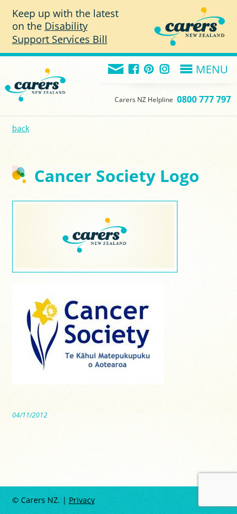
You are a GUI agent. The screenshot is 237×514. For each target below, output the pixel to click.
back (20, 128)
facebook (134, 70)
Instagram (165, 70)
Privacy (82, 500)
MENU (212, 69)
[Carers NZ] (35, 71)
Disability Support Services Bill (59, 32)
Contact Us (116, 70)
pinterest (149, 70)
